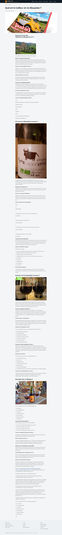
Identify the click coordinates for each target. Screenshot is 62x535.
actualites (9, 4)
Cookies (42, 527)
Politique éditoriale (26, 527)
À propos (50, 1)
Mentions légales (43, 524)
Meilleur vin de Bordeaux (9, 525)
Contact (55, 1)
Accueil (6, 4)
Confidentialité (43, 525)
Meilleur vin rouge (35, 1)
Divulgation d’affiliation (44, 528)
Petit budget (46, 1)
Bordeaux (40, 1)
